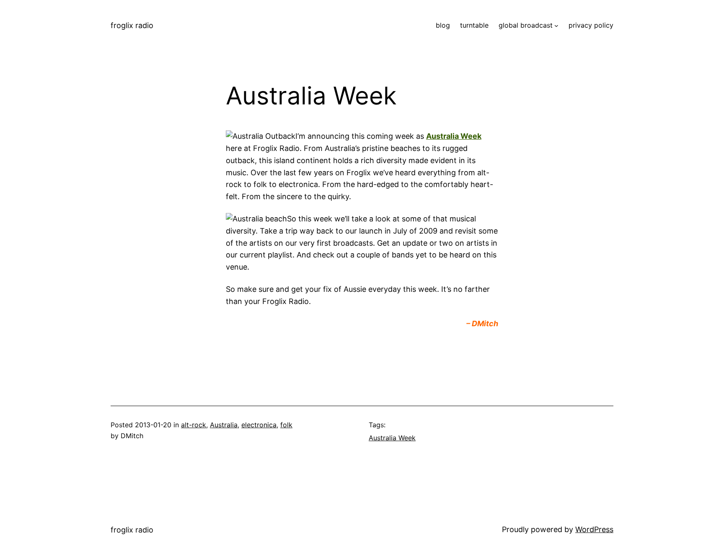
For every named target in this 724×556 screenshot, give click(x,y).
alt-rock (193, 425)
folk (286, 425)
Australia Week (453, 136)
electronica (259, 425)
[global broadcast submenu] (556, 25)
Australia (224, 425)
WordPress (594, 529)
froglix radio (132, 25)
